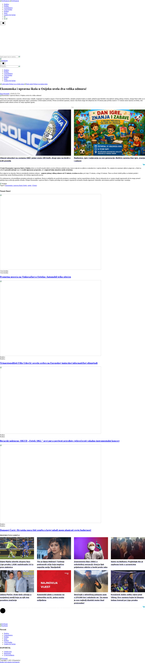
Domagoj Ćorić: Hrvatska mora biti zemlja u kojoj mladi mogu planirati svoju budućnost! (45, 530)
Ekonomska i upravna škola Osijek (16, 185)
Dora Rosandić (4, 93)
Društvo (6, 4)
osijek (29, 185)
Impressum (7, 653)
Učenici (34, 185)
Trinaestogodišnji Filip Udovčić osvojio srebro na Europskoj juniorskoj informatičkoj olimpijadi (49, 363)
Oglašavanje (8, 651)
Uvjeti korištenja (9, 655)
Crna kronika (8, 9)
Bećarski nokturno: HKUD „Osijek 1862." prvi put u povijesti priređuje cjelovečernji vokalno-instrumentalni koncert (59, 441)
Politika (6, 6)
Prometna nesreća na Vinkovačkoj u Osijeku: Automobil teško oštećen (35, 277)
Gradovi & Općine (10, 15)
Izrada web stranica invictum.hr (10, 662)
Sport (5, 13)
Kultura (6, 11)
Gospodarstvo (8, 8)
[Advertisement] (72, 40)
